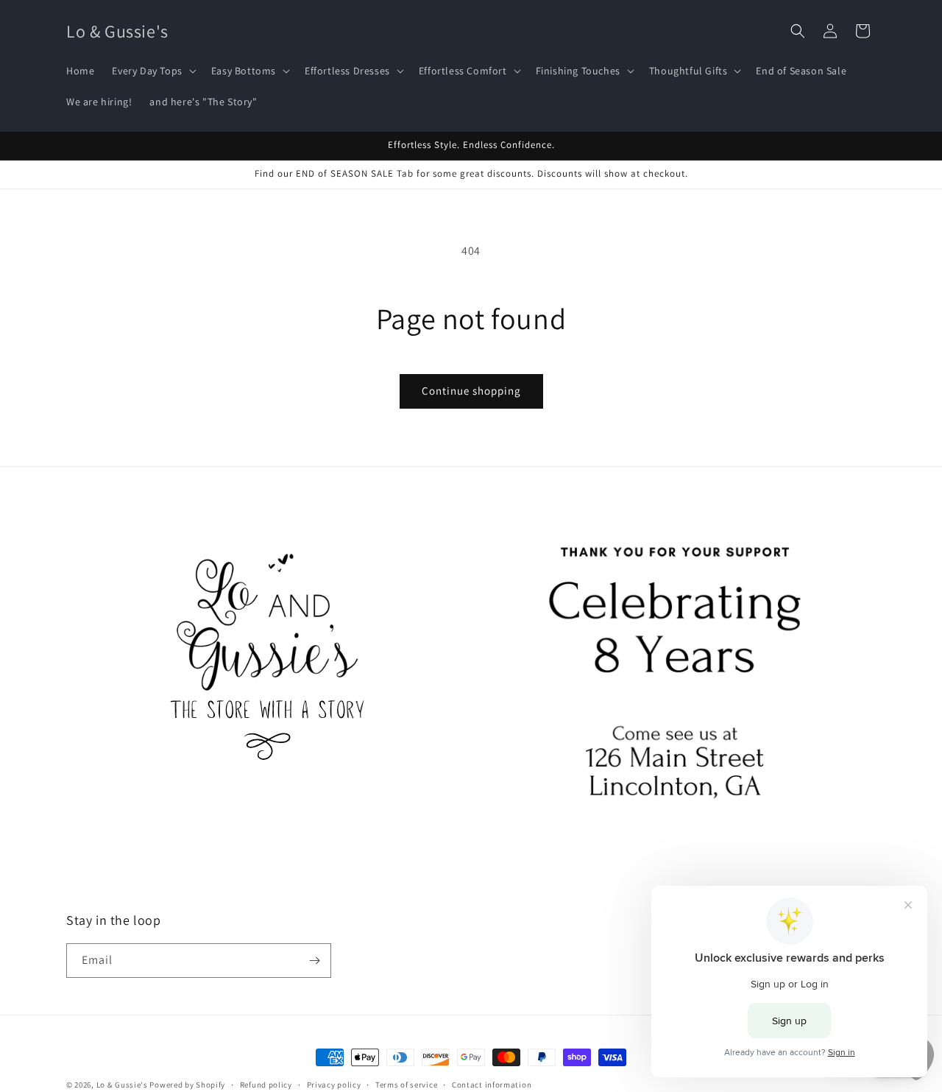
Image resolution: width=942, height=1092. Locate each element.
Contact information (491, 1084)
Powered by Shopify (187, 1084)
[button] (152, 70)
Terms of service (406, 1084)
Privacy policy (334, 1084)
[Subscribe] (314, 960)
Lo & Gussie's (122, 1084)
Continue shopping (471, 391)
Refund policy (266, 1084)
